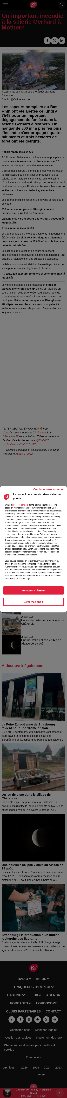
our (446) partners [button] (20, 504)
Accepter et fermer (33, 590)
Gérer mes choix (33, 602)
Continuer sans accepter (48, 489)
